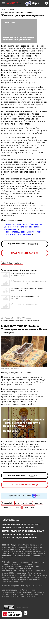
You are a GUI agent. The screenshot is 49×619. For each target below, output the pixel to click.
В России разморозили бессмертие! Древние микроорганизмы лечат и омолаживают (23, 227)
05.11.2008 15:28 (7, 10)
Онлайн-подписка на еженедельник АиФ (23, 531)
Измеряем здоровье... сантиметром (24, 232)
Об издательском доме (14, 524)
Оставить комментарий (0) (24, 253)
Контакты (28, 534)
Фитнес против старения (18, 234)
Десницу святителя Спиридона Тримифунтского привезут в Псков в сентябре (23, 422)
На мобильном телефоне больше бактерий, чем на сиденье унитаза (27, 289)
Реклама (6, 527)
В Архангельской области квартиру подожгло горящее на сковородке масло (28, 282)
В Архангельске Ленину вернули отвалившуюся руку (23, 274)
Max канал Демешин (10, 368)
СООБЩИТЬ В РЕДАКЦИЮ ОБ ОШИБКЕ (19, 538)
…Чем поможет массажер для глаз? (24, 304)
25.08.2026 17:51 (7, 318)
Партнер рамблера (22, 607)
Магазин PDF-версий (23, 527)
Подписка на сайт (11, 534)
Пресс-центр (34, 524)
